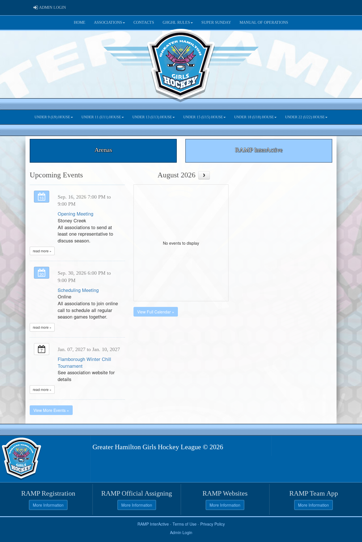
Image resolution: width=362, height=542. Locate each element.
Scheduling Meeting (78, 290)
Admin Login (181, 532)
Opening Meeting (75, 213)
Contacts (143, 22)
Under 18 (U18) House (254, 117)
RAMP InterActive (153, 524)
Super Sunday (216, 22)
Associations (108, 22)
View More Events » (51, 410)
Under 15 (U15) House (203, 117)
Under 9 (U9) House (52, 117)
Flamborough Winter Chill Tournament (84, 362)
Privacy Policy (212, 524)
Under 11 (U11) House (101, 117)
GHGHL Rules (176, 22)
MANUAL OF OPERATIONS (264, 22)
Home (79, 22)
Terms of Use (185, 524)
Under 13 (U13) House (152, 117)
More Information (48, 505)
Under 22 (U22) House (305, 117)
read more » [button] (42, 250)
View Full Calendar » (155, 312)
